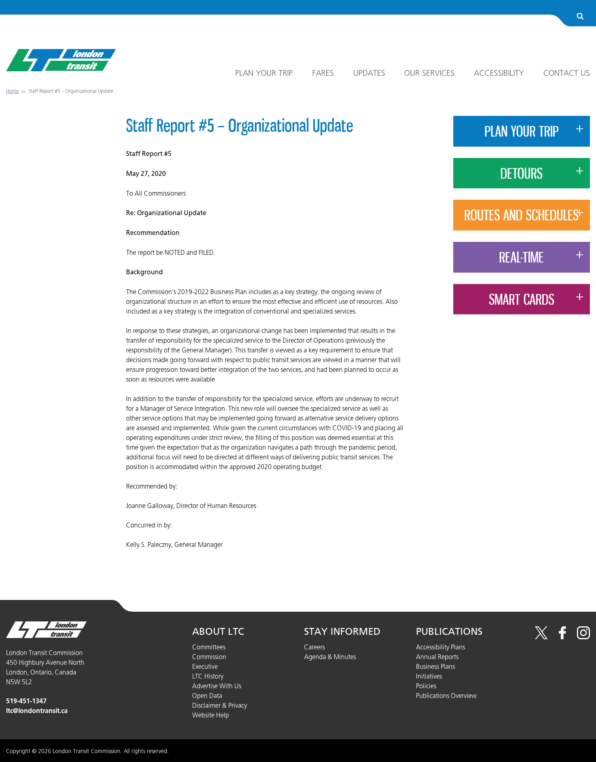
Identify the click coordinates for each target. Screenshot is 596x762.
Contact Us (566, 72)
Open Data (207, 695)
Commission (209, 656)
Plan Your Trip (264, 72)
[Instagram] (583, 636)
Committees (208, 647)
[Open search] (580, 17)
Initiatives (429, 676)
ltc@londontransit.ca (37, 711)
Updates (369, 72)
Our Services (429, 72)
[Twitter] (541, 636)
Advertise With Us (216, 685)
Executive (205, 666)
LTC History (207, 676)
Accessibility (499, 72)
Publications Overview (446, 695)
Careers (314, 647)
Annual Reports (437, 656)
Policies (426, 685)
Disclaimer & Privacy (219, 705)
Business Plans (435, 666)
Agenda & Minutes (330, 656)
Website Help (210, 715)
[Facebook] (562, 636)
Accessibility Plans (440, 647)
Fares (323, 72)
